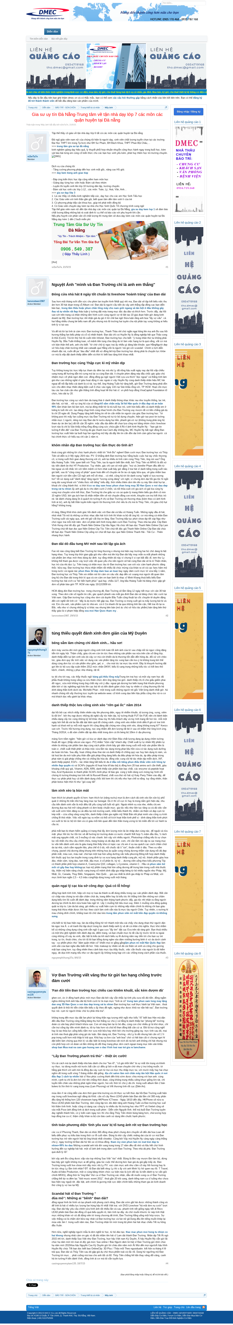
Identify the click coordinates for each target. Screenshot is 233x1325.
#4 (167, 1263)
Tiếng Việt (33, 1307)
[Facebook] (108, 1322)
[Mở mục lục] (166, 107)
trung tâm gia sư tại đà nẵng (73, 146)
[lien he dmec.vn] (56, 88)
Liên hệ (157, 1307)
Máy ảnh (45, 125)
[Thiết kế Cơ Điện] (120, 1322)
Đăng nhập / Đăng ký (188, 111)
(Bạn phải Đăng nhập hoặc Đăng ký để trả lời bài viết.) (144, 1274)
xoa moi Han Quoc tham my (101, 610)
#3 (167, 957)
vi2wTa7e (64, 125)
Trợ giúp (167, 1307)
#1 (167, 267)
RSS (203, 1307)
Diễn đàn (52, 31)
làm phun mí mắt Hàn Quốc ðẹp (143, 942)
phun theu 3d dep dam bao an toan (98, 571)
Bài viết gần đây (59, 39)
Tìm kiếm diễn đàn (39, 39)
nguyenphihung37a (37, 651)
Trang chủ (35, 31)
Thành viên (71, 31)
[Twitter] (115, 1322)
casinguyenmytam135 (36, 993)
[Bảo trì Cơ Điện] (126, 1322)
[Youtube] (131, 1322)
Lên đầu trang (193, 1307)
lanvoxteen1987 (36, 301)
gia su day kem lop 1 (143, 209)
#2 (167, 615)
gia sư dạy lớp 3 (66, 192)
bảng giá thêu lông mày (106, 676)
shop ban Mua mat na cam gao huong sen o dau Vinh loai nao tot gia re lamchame (98, 1047)
